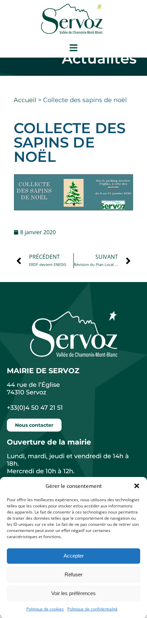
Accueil (25, 100)
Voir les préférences (73, 593)
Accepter (74, 556)
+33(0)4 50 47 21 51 (35, 407)
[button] (136, 485)
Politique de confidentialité (92, 609)
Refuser (73, 574)
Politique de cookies (45, 609)
